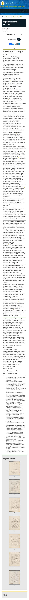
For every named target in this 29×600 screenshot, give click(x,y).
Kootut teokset (4, 7)
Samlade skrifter (13, 7)
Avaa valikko (23, 11)
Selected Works (21, 7)
